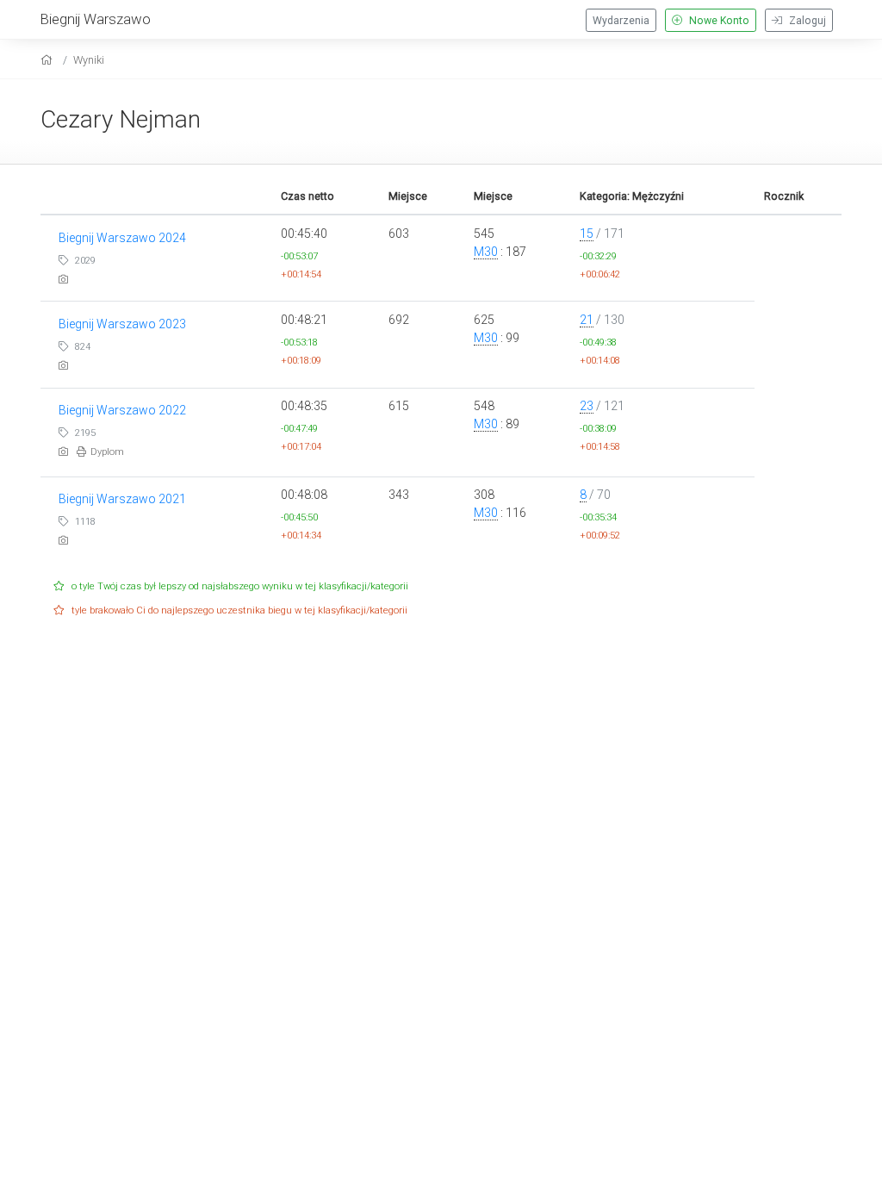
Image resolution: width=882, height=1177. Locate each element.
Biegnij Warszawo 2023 (122, 324)
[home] (48, 59)
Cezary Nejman (120, 119)
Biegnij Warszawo (95, 19)
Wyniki (88, 59)
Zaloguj (806, 21)
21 (586, 320)
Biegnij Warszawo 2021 (122, 499)
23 (586, 406)
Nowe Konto (717, 21)
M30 (486, 251)
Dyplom (107, 452)
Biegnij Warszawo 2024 (122, 238)
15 (586, 233)
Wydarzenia (621, 21)
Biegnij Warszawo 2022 (122, 410)
